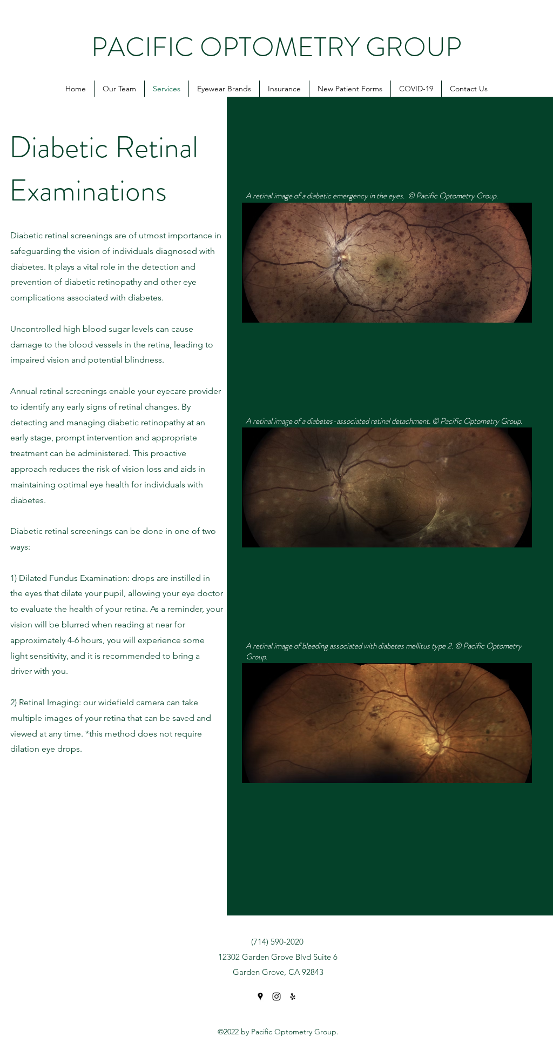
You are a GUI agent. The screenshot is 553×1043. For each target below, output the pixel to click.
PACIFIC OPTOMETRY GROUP (276, 47)
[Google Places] (260, 996)
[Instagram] (276, 996)
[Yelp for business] (292, 996)
